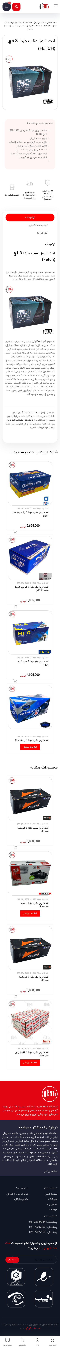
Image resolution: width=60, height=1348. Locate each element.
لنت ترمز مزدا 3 (16, 22)
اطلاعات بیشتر (30, 747)
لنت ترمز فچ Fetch (45, 341)
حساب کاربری (7, 1345)
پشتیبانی (22, 1345)
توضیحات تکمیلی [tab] (38, 225)
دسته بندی (52, 1345)
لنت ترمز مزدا (30, 412)
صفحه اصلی (51, 22)
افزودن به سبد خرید (15, 532)
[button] (16, 7)
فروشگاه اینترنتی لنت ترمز (20, 420)
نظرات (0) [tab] (42, 233)
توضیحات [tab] (30, 217)
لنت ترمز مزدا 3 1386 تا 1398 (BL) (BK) (32, 508)
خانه (37, 1345)
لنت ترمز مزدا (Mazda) (34, 22)
